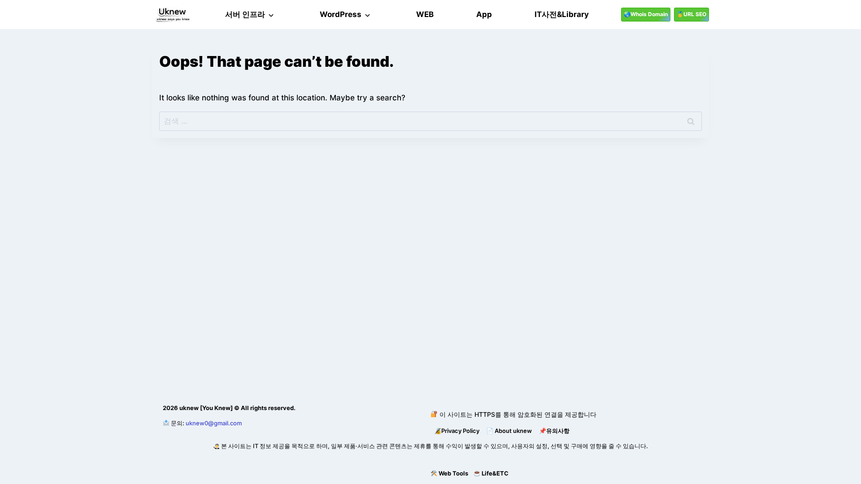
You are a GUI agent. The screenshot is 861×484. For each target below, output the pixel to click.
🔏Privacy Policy (456, 430)
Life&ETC (495, 473)
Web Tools (453, 473)
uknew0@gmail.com (214, 423)
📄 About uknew (509, 430)
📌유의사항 (554, 430)
